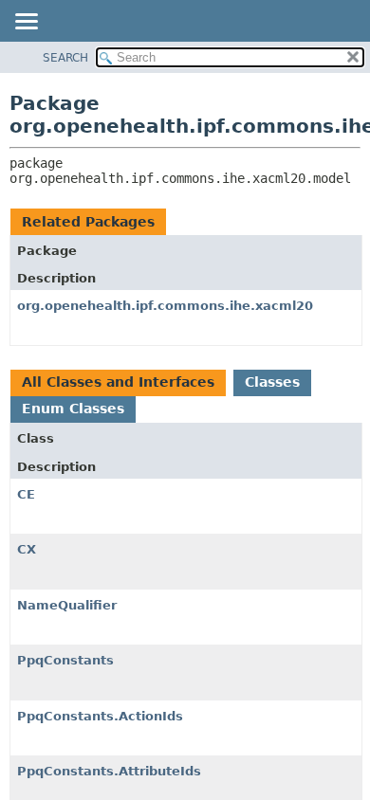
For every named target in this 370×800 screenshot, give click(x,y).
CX (26, 549)
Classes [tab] (272, 382)
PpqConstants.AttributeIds (109, 771)
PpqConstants (65, 660)
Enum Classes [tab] (73, 408)
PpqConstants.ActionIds (100, 716)
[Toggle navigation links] (25, 22)
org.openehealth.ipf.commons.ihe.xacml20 (165, 306)
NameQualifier (67, 605)
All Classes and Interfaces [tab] (118, 382)
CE (26, 494)
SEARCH (65, 57)
